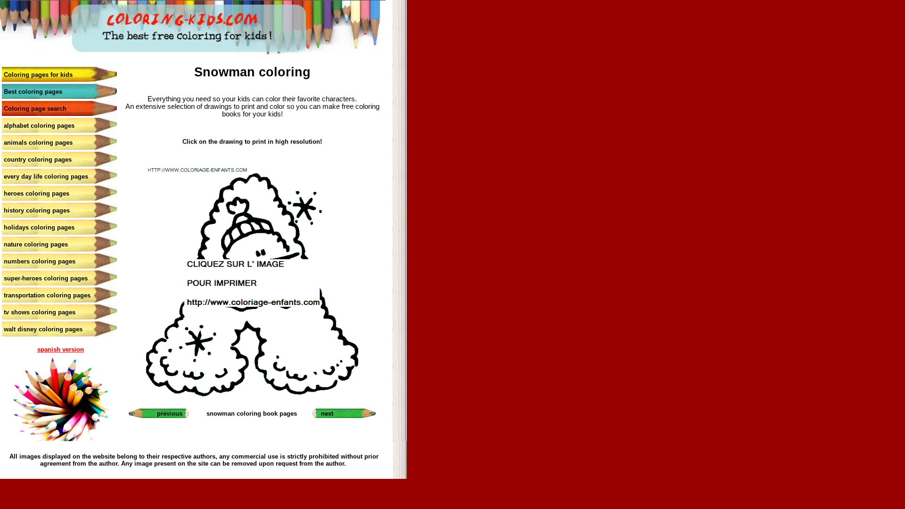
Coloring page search (35, 108)
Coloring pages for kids (38, 74)
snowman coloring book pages (251, 413)
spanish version (60, 349)
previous (169, 413)
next (327, 413)
